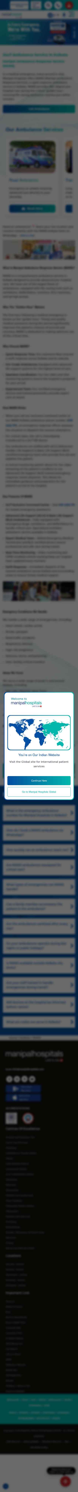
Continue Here (39, 780)
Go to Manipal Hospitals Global (39, 791)
